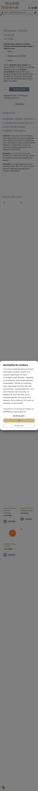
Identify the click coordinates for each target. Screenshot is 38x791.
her (24, 412)
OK (19, 420)
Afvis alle (19, 426)
